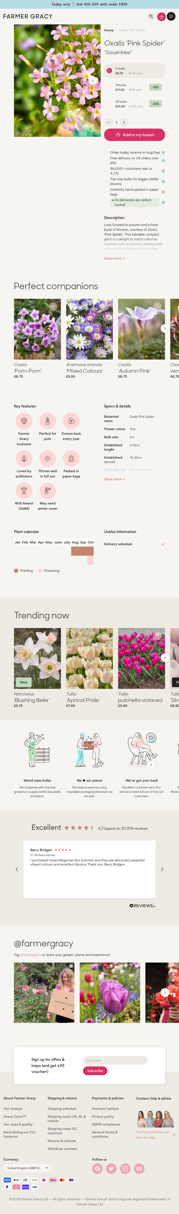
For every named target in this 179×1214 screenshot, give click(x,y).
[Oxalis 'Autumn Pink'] (141, 329)
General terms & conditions (104, 1134)
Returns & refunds (62, 1141)
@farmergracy (30, 955)
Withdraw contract (62, 1149)
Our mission (12, 1109)
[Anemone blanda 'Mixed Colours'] (89, 329)
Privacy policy (103, 1116)
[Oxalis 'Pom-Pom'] (37, 329)
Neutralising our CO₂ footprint (19, 1134)
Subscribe (95, 1071)
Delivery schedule (118, 544)
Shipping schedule (62, 1109)
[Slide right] (92, 80)
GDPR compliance (106, 1124)
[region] (89, 869)
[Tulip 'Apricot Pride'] (89, 658)
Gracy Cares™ (14, 1116)
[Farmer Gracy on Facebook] (97, 1168)
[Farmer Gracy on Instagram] (125, 1168)
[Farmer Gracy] (27, 16)
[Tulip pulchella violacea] (141, 658)
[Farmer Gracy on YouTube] (139, 1168)
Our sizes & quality (18, 1124)
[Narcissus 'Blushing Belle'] (37, 658)
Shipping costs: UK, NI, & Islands (67, 1118)
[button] (171, 16)
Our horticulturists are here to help (152, 1134)
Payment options (105, 1109)
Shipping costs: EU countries (62, 1131)
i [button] (163, 152)
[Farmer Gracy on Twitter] (111, 1168)
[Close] (78, 1193)
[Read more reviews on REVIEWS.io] (142, 906)
